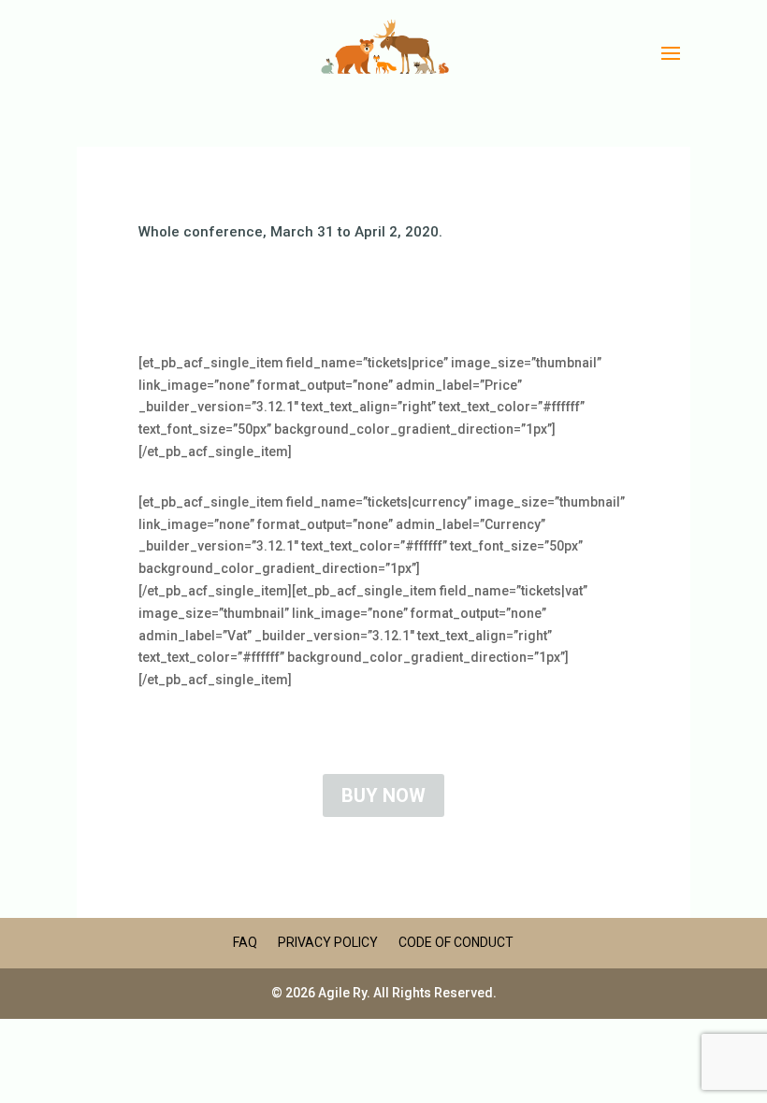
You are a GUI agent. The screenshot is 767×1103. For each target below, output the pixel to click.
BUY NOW (383, 795)
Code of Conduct (456, 942)
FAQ (245, 942)
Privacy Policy (328, 942)
